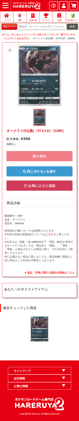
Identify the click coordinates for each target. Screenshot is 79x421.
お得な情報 (21, 386)
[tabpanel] (39, 75)
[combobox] (42, 26)
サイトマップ (22, 370)
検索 (72, 26)
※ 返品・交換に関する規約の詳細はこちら (49, 272)
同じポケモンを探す (41, 171)
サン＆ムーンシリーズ (23, 34)
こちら (50, 234)
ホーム (5, 34)
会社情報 (19, 378)
